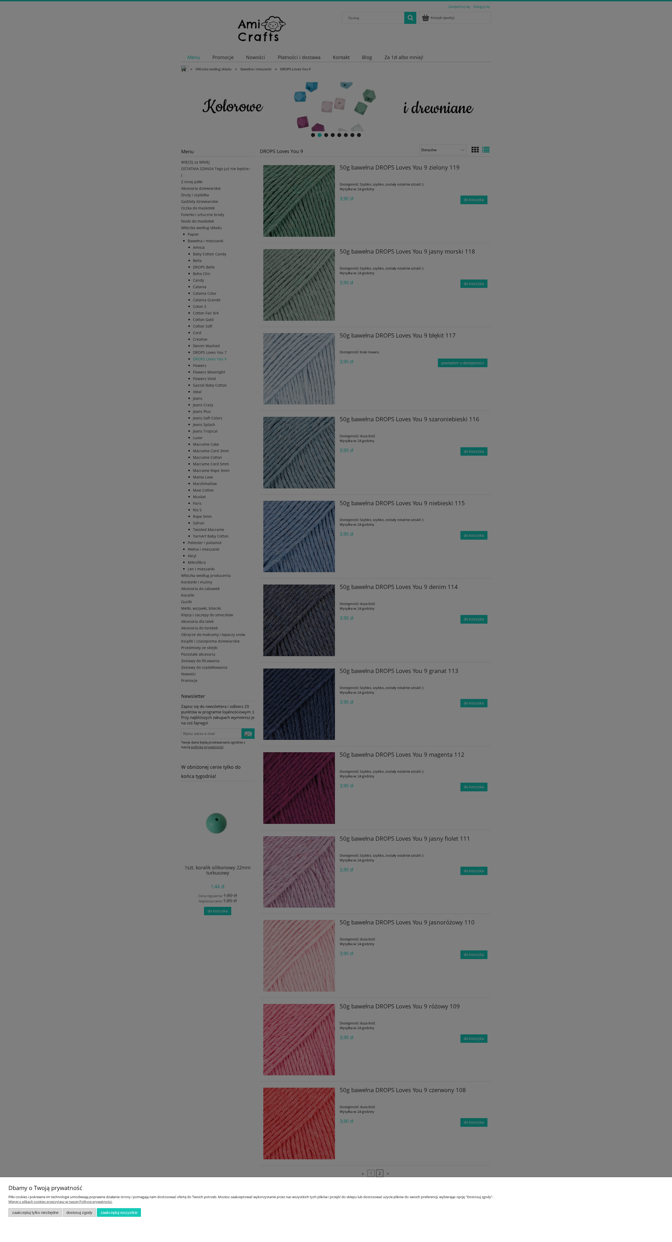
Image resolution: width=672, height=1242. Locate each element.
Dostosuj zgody (79, 1212)
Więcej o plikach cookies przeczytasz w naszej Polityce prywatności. (60, 1201)
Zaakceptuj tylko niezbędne (35, 1212)
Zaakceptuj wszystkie (119, 1212)
